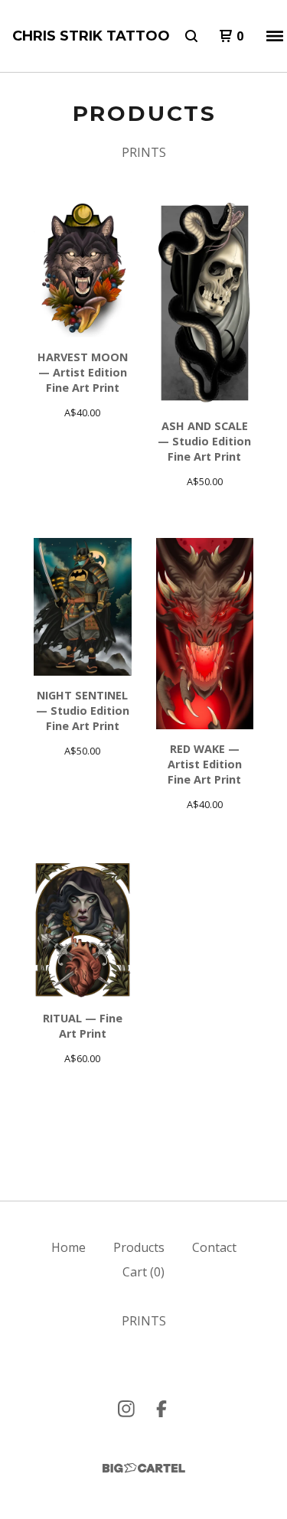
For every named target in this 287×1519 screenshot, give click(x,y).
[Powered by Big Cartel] (144, 1468)
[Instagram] (126, 1408)
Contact (214, 1247)
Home (68, 1247)
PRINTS (144, 152)
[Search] (191, 36)
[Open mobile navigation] (274, 36)
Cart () (143, 1271)
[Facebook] (161, 1408)
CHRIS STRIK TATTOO (91, 36)
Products (139, 1247)
